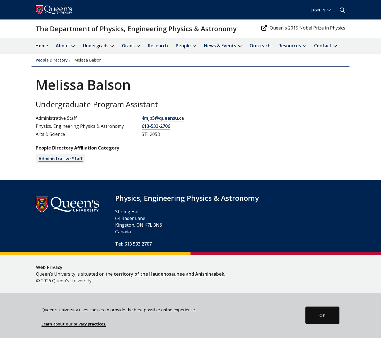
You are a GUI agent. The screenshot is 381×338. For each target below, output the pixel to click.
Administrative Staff (60, 159)
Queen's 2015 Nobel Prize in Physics (307, 28)
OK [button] (322, 315)
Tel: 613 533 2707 (133, 244)
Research (158, 46)
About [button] (63, 46)
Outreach (260, 46)
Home (41, 46)
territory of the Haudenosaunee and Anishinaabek (169, 274)
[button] (340, 9)
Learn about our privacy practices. (74, 324)
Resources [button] (290, 46)
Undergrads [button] (96, 46)
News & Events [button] (220, 46)
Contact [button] (323, 46)
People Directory (52, 60)
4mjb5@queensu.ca (163, 118)
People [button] (184, 46)
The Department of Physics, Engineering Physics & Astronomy (136, 28)
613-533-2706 (156, 126)
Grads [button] (129, 46)
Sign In (318, 10)
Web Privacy (49, 267)
